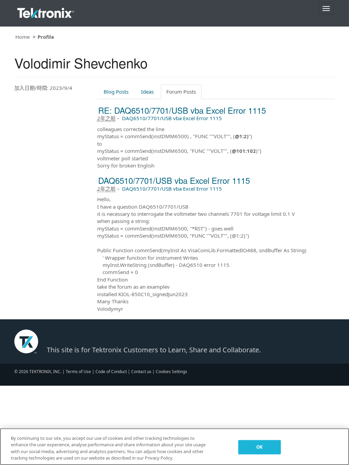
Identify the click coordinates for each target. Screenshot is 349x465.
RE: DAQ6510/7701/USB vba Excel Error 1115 (182, 110)
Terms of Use (78, 371)
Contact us (141, 371)
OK (259, 447)
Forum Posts (181, 91)
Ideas (147, 91)
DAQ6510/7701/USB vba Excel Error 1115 (172, 118)
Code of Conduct (111, 371)
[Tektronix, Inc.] (45, 11)
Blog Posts (116, 91)
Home (22, 36)
